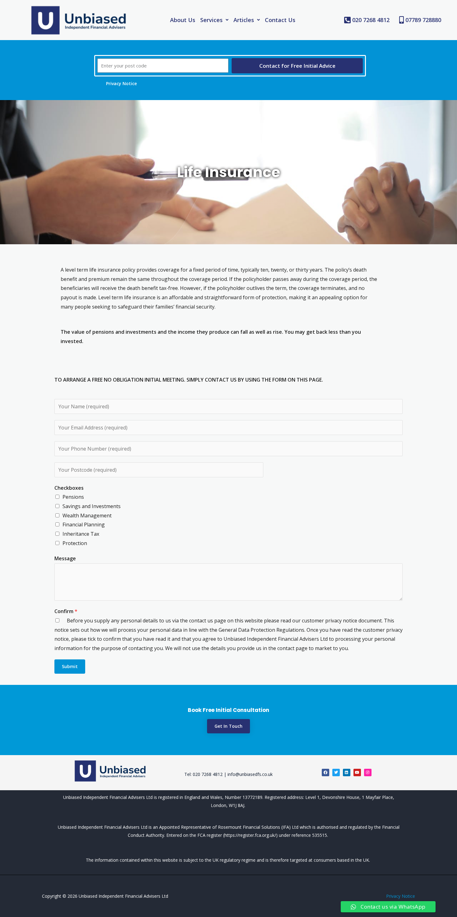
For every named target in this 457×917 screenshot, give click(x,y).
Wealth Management (87, 515)
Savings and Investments (91, 506)
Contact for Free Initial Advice (297, 65)
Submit (70, 666)
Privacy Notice (400, 896)
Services (211, 20)
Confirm (65, 611)
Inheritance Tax (80, 533)
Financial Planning (83, 524)
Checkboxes (69, 487)
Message (65, 558)
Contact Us (280, 20)
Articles (243, 20)
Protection (74, 543)
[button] (214, 19)
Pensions (73, 496)
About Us (182, 20)
